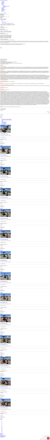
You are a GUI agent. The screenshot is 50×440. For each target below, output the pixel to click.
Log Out (3, 11)
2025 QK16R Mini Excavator (4, 281)
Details (1, 145)
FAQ (2, 4)
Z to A (2, 121)
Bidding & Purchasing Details (4, 59)
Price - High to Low (4, 122)
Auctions (3, 2)
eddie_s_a (1, 308)
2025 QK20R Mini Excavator (4, 407)
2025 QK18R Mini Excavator (4, 344)
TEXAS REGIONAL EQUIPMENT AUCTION (7, 23)
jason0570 (1, 329)
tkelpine (1, 266)
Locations (3, 3)
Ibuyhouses (1, 139)
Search (1, 17)
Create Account (3, 9)
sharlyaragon (1, 413)
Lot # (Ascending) (4, 123)
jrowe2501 (1, 392)
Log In (2, 10)
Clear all (1, 116)
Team (1, 434)
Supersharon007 (2, 371)
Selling (4, 5)
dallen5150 (1, 350)
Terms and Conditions (2, 436)
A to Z (2, 120)
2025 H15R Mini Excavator (3, 260)
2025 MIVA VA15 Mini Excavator (4, 365)
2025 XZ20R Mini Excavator (4, 302)
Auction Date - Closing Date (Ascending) (6, 119)
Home (2, 20)
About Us (1, 433)
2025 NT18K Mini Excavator (4, 323)
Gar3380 (1, 287)
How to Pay (3, 7)
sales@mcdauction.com (3, 435)
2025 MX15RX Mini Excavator (4, 239)
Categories (3, 1)
